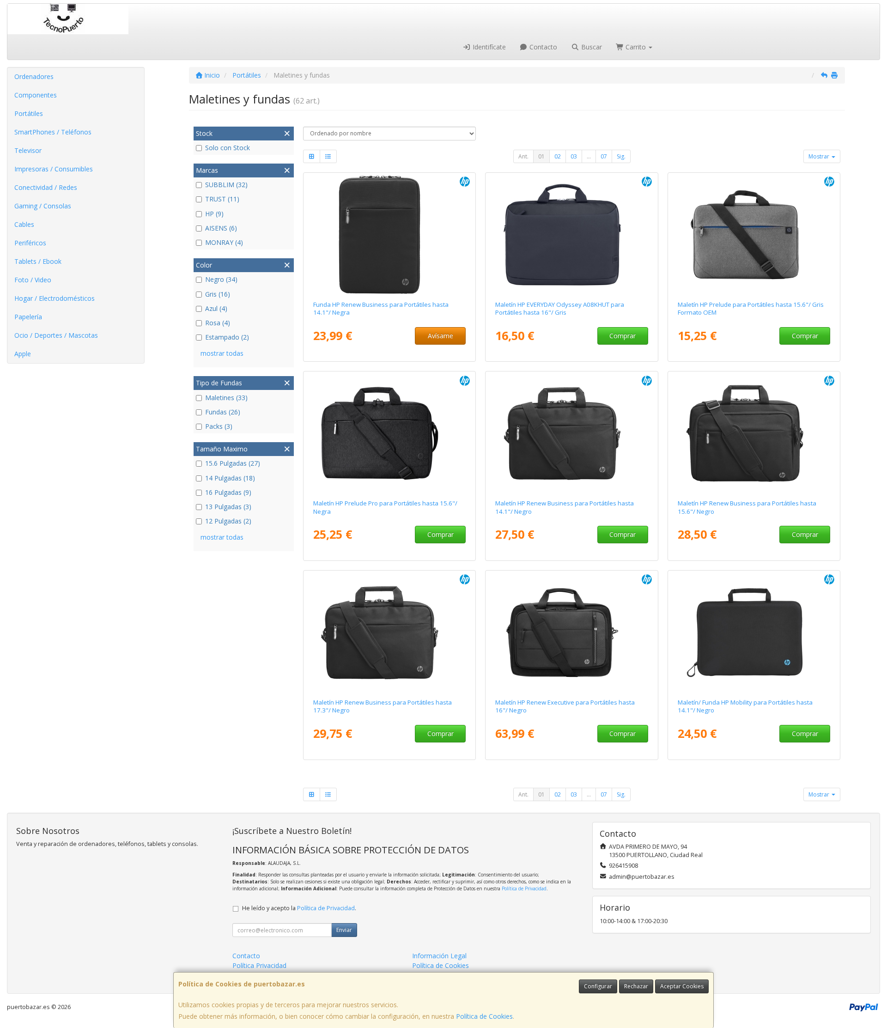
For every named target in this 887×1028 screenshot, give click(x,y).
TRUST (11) (222, 199)
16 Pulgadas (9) (228, 492)
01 (541, 156)
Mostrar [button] (819, 156)
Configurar (598, 986)
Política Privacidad (259, 965)
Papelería (28, 316)
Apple (22, 353)
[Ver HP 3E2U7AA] (389, 235)
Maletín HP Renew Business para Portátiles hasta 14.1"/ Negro (564, 507)
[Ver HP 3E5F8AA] (754, 433)
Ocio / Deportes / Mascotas (56, 335)
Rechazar (636, 986)
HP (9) (214, 213)
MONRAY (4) (224, 242)
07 (604, 156)
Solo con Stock (227, 147)
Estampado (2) (227, 337)
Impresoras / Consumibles (53, 168)
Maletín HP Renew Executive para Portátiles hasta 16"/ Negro (565, 706)
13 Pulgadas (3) (228, 506)
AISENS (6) (221, 228)
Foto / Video (32, 279)
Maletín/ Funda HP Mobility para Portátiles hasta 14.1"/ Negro (745, 706)
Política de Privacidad (524, 888)
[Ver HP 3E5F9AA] (571, 433)
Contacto (542, 47)
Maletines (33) (226, 397)
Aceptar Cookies (682, 986)
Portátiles (28, 113)
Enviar (344, 930)
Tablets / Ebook (37, 261)
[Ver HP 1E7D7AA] (754, 235)
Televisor (28, 150)
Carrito (636, 47)
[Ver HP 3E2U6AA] (389, 632)
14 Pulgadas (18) (230, 478)
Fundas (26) (222, 412)
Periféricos (30, 242)
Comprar (622, 335)
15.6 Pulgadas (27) (232, 463)
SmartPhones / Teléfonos (52, 132)
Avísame (440, 335)
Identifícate (488, 47)
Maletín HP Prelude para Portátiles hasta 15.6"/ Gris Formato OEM (751, 308)
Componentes (35, 95)
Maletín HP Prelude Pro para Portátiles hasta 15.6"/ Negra (385, 507)
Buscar (590, 47)
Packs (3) (218, 426)
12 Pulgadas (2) (228, 521)
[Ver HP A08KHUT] (571, 235)
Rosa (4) (217, 322)
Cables (24, 224)
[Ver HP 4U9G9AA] (754, 632)
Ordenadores (34, 76)
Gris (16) (217, 294)
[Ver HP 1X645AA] (389, 433)
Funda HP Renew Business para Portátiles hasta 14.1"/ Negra (381, 308)
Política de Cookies (484, 1016)
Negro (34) (221, 279)
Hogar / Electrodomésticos (54, 298)
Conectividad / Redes (45, 187)
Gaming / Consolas (42, 205)
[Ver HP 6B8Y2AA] (571, 632)
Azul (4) (216, 308)
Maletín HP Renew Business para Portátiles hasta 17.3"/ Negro (382, 706)
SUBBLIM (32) (226, 184)
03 (574, 156)
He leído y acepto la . (299, 908)
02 (557, 156)
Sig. (621, 156)
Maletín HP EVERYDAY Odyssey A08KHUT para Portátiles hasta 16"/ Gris (559, 308)
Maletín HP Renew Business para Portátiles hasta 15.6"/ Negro (747, 507)
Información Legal (439, 955)
